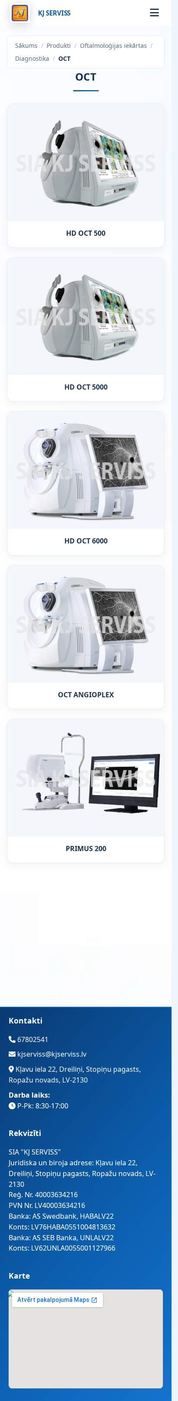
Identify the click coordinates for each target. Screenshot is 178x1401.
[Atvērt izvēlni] (154, 13)
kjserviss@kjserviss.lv (51, 1054)
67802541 (32, 1039)
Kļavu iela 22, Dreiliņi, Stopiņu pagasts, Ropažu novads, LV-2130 (75, 1074)
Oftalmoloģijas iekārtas (113, 45)
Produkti (59, 45)
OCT (64, 58)
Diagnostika (32, 58)
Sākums (26, 45)
